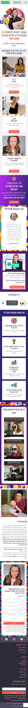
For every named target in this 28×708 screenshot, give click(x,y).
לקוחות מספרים (22, 663)
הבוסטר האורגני (22, 647)
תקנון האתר (23, 674)
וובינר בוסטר (23, 652)
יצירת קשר (23, 664)
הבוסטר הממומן (22, 650)
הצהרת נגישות (22, 672)
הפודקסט (23, 661)
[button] (2, 22)
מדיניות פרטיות (22, 677)
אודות (24, 660)
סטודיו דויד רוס (16, 706)
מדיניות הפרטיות (9, 629)
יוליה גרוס (17, 2)
